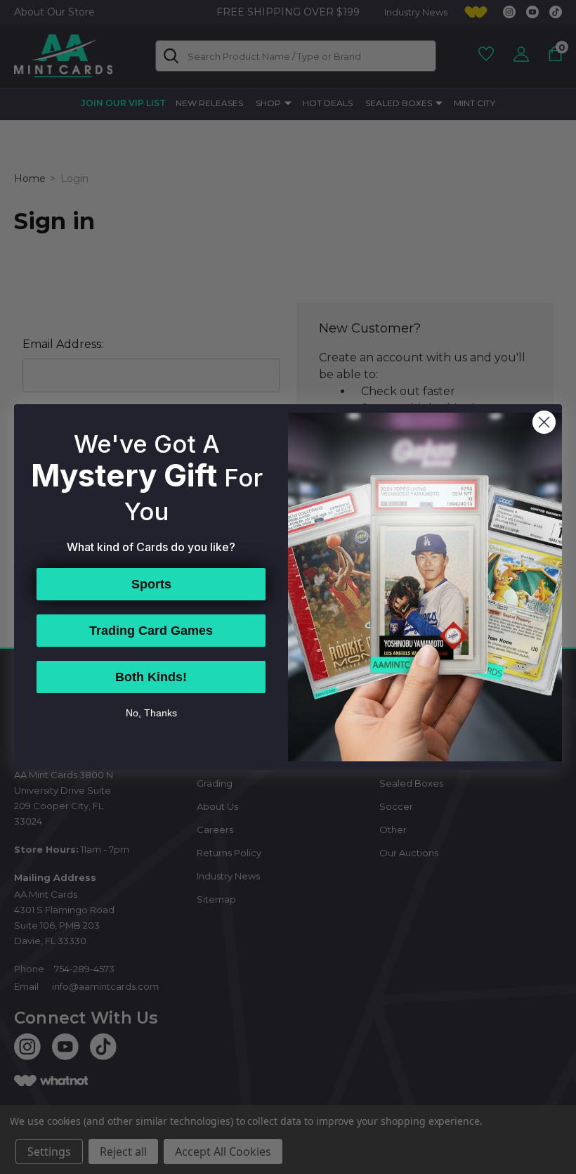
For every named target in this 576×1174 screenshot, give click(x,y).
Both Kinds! (151, 677)
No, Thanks (151, 712)
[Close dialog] (544, 422)
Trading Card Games (151, 631)
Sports (151, 584)
